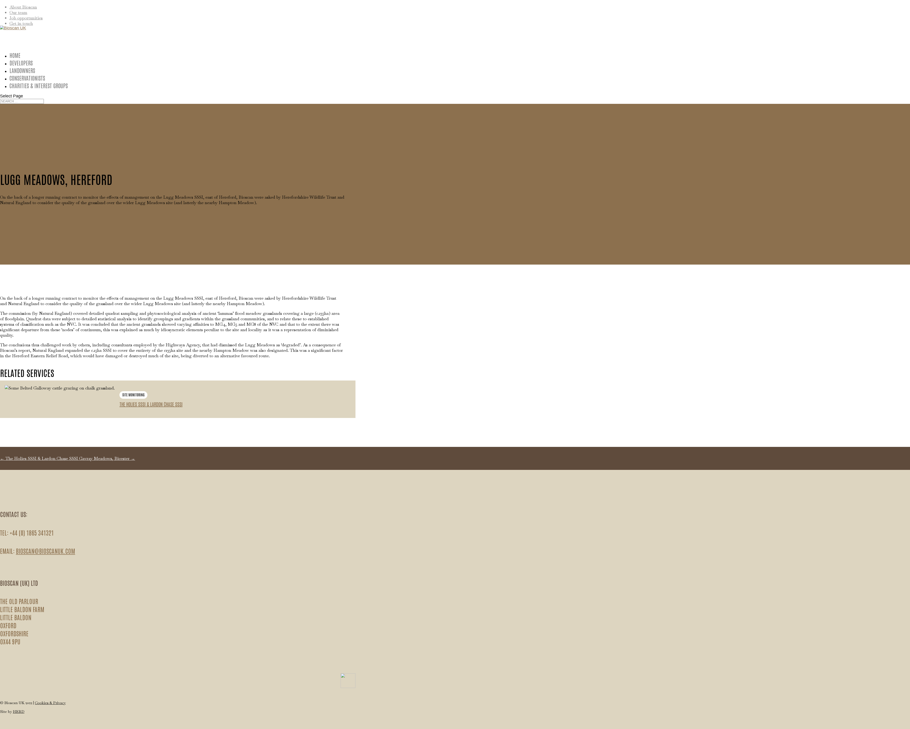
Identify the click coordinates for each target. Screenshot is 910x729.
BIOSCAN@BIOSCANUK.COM (45, 551)
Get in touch (21, 23)
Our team (18, 12)
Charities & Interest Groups (38, 85)
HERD (18, 711)
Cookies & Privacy (50, 702)
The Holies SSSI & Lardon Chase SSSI (150, 404)
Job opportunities (26, 18)
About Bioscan (23, 7)
